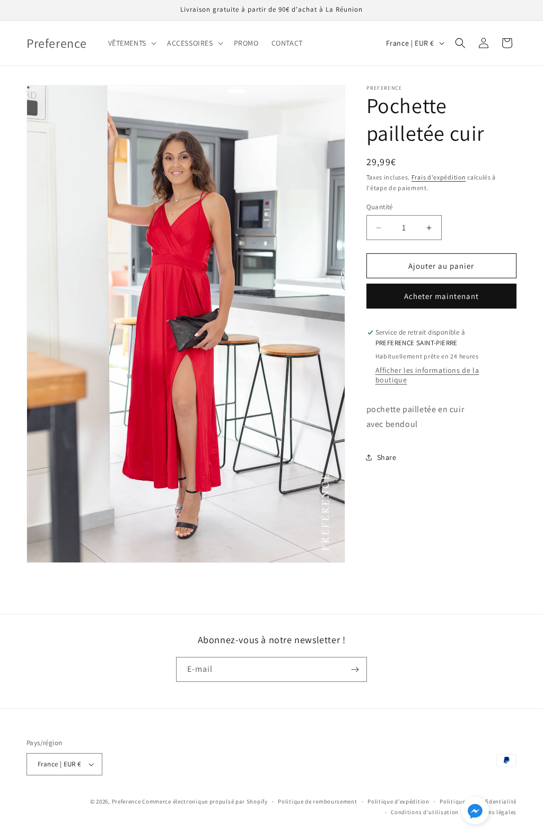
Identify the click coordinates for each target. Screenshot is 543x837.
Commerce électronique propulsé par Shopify (204, 801)
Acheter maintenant (441, 296)
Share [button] (387, 457)
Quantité (379, 206)
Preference (126, 801)
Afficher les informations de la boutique (427, 375)
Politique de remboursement (317, 801)
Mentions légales (492, 812)
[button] (131, 43)
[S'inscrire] (354, 669)
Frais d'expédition (438, 177)
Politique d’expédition (398, 801)
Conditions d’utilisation (425, 812)
